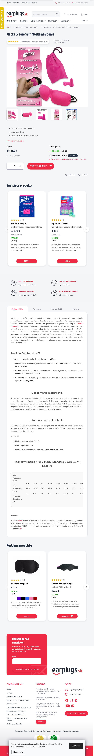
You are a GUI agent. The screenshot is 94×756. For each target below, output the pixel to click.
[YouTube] (67, 705)
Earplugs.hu (37, 731)
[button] (86, 229)
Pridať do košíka (38, 166)
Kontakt (16, 3)
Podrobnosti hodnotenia (39, 42)
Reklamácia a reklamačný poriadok (19, 707)
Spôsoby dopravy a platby (16, 711)
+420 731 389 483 (76, 694)
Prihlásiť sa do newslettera (27, 669)
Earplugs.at (57, 731)
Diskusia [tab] (75, 309)
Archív (41, 722)
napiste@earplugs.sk (77, 690)
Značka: (59, 43)
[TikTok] (73, 705)
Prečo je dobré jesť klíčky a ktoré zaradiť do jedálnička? (48, 699)
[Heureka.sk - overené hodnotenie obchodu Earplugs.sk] (40, 738)
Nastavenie (18, 752)
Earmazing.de (47, 731)
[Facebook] (66, 700)
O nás (9, 3)
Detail (26, 261)
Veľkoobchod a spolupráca (16, 714)
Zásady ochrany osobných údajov (18, 700)
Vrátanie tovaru (12, 704)
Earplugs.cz (19, 731)
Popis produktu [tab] (17, 309)
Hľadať (57, 14)
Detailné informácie (14, 141)
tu (21, 529)
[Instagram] (71, 700)
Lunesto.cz (75, 731)
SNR (20, 520)
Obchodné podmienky (29, 3)
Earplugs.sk (28, 731)
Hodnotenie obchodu (14, 724)
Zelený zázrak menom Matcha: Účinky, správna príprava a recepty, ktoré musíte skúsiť (48, 706)
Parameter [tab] (37, 309)
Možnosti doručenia (67, 159)
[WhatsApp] (76, 700)
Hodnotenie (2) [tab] (56, 309)
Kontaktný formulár (76, 713)
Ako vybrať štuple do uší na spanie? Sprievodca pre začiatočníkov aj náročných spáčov (46, 714)
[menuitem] (12, 20)
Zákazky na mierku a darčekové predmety (17, 719)
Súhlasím (76, 746)
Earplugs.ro (67, 731)
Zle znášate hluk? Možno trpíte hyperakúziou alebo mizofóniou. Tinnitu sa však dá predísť (48, 691)
